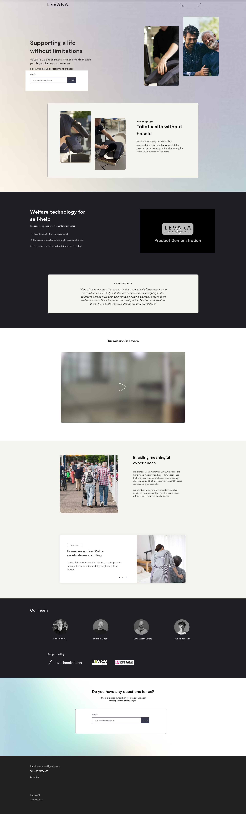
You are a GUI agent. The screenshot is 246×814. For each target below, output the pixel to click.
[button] (182, 420)
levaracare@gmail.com (48, 766)
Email (32, 74)
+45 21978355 (41, 771)
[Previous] (66, 559)
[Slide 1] (119, 577)
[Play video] (178, 231)
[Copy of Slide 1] (123, 577)
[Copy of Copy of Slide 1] (126, 577)
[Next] (179, 559)
